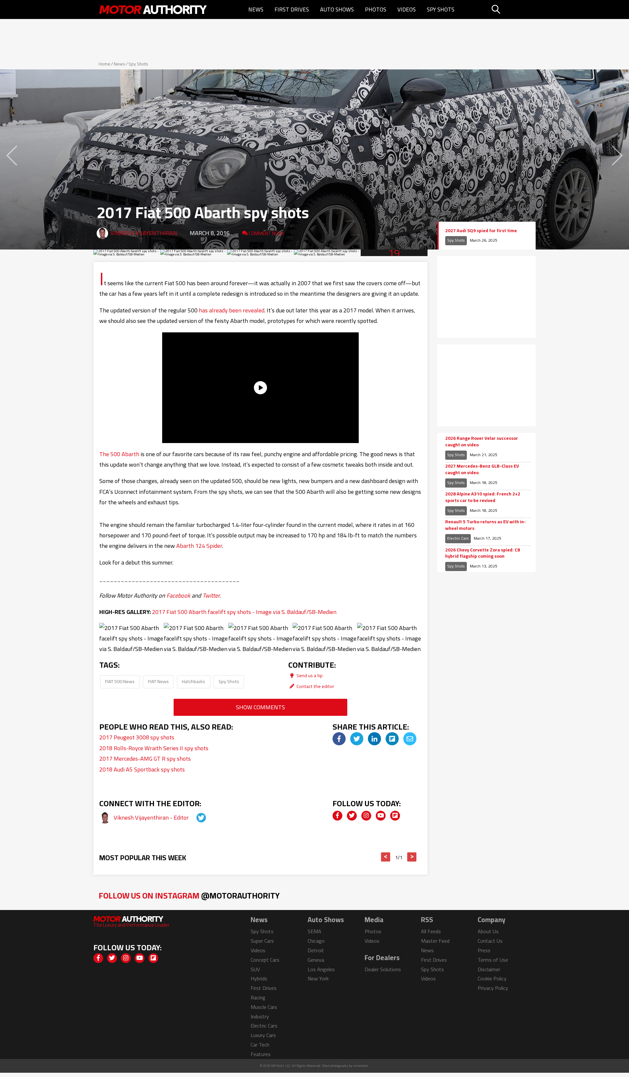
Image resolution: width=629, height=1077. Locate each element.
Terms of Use (493, 960)
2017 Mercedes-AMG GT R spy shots (145, 758)
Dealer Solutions (383, 969)
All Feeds (431, 931)
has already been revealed (231, 310)
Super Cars (262, 941)
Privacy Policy (493, 988)
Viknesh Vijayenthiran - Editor (152, 817)
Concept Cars (265, 960)
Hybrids (259, 978)
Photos (375, 9)
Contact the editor (314, 686)
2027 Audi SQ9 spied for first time (481, 231)
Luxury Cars (263, 1035)
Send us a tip (309, 675)
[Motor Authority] (153, 9)
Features (261, 1054)
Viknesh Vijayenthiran (143, 233)
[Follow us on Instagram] (366, 816)
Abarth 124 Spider (199, 545)
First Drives (292, 9)
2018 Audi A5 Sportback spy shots (142, 769)
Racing (258, 997)
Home (104, 64)
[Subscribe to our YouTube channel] (381, 816)
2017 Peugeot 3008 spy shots (136, 737)
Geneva (316, 960)
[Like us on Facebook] (337, 816)
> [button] (412, 857)
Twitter (210, 595)
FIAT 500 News (120, 681)
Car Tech (260, 1044)
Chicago (316, 941)
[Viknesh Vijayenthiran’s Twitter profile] (195, 817)
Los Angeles (321, 969)
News (255, 9)
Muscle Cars (264, 1007)
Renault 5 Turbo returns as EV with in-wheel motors (485, 525)
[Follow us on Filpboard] (395, 816)
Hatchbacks (193, 681)
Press (484, 950)
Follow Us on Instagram (189, 895)
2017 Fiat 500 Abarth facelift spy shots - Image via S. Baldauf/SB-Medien (244, 611)
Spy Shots (440, 9)
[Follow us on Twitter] (352, 816)
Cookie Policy (492, 978)
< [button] (386, 857)
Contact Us (490, 941)
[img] (339, 738)
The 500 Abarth (119, 454)
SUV (255, 969)
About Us (488, 931)
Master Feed (435, 941)
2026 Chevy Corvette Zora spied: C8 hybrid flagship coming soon (482, 553)
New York (318, 978)
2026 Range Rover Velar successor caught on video (481, 441)
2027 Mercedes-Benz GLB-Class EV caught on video (482, 469)
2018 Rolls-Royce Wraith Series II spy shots (153, 748)
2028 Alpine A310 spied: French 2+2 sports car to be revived (482, 497)
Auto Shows (337, 9)
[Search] (512, 9)
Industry (260, 1016)
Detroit (316, 950)
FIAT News (158, 681)
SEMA (314, 931)
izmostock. (361, 1066)
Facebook (178, 595)
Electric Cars (458, 538)
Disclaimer (489, 969)
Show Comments (260, 707)
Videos (406, 9)
